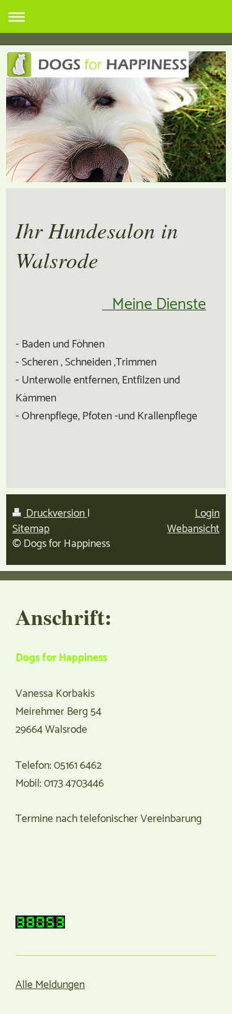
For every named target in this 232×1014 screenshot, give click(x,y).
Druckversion (55, 514)
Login (207, 514)
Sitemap (30, 529)
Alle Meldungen (50, 985)
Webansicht (193, 529)
